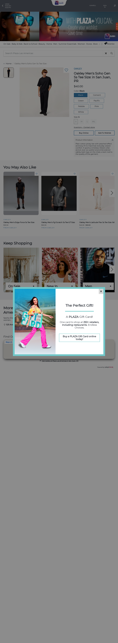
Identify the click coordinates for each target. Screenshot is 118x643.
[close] (101, 291)
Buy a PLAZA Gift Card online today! (79, 338)
